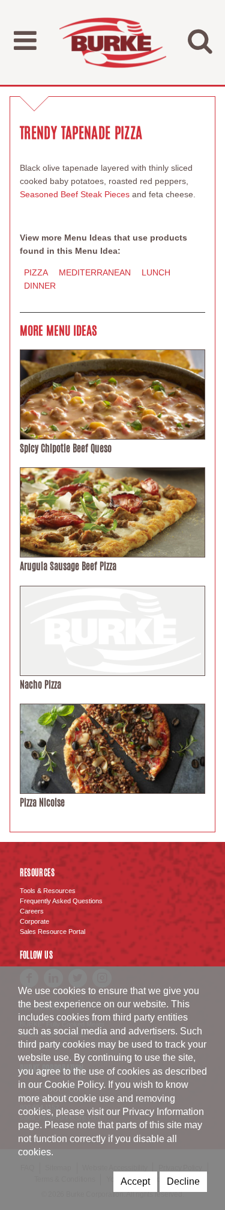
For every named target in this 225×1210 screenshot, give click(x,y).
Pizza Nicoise (42, 802)
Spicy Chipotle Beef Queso (66, 448)
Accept (135, 1181)
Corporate (34, 921)
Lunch (156, 272)
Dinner (40, 285)
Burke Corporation (112, 42)
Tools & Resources (48, 890)
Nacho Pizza (40, 685)
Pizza (36, 272)
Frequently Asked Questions (61, 900)
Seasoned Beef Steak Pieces (76, 194)
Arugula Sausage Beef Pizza (68, 566)
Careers (32, 911)
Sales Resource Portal (52, 931)
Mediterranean (95, 272)
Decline (183, 1181)
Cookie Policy (73, 1084)
